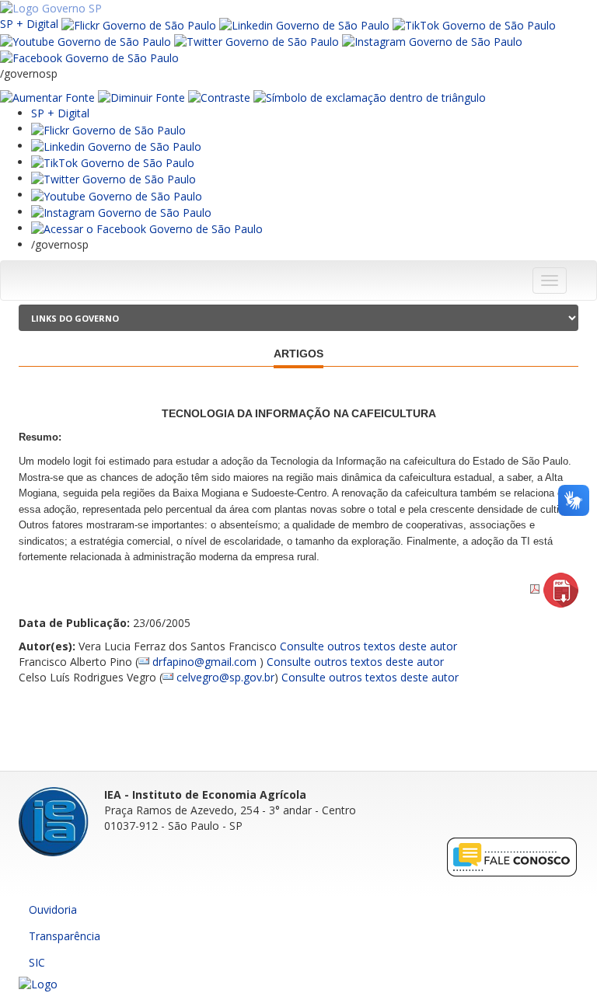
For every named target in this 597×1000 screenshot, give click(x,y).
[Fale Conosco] (512, 855)
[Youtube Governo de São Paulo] (116, 194)
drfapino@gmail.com (206, 661)
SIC (37, 962)
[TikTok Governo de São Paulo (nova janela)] (474, 23)
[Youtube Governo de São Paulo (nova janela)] (85, 40)
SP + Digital (29, 23)
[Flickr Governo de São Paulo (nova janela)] (138, 23)
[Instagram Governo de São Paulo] (432, 40)
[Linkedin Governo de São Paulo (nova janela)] (304, 23)
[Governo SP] (51, 7)
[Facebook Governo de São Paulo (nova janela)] (89, 57)
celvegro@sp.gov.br (225, 677)
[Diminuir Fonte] (141, 96)
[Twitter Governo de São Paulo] (113, 178)
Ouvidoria (53, 909)
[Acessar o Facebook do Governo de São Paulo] (147, 228)
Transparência (64, 936)
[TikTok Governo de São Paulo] (112, 162)
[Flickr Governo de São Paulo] (108, 128)
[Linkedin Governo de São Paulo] (116, 145)
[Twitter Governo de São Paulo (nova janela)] (256, 40)
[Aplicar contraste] (219, 96)
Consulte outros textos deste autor (368, 646)
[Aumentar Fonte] (47, 96)
